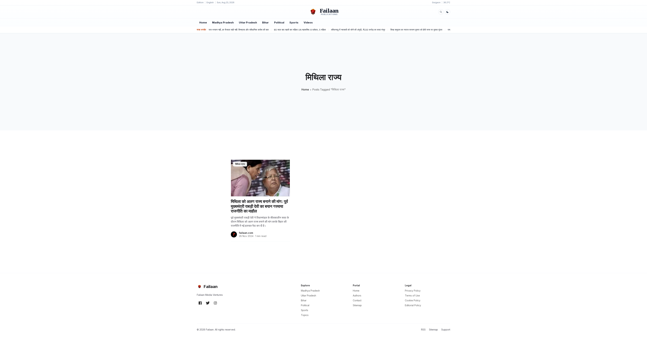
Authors (357, 295)
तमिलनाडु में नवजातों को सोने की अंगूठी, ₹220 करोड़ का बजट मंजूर (358, 29)
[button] (441, 11)
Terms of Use (412, 295)
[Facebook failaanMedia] (200, 302)
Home (203, 22)
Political (279, 22)
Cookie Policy (412, 300)
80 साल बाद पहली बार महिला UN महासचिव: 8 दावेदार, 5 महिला (300, 29)
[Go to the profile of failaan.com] (234, 234)
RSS (423, 329)
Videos (308, 22)
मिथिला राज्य (240, 164)
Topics (305, 315)
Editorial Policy (413, 305)
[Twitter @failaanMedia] (207, 302)
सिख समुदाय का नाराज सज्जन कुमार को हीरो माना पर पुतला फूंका (416, 29)
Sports (293, 22)
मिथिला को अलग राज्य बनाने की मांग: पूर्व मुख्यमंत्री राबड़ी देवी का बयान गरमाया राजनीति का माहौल (259, 206)
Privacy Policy (413, 290)
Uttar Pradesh (248, 22)
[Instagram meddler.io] (215, 302)
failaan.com (246, 232)
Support (445, 329)
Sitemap (357, 305)
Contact (357, 300)
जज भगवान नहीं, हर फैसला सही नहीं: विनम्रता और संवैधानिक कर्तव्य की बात (239, 29)
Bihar (265, 22)
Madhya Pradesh (223, 22)
